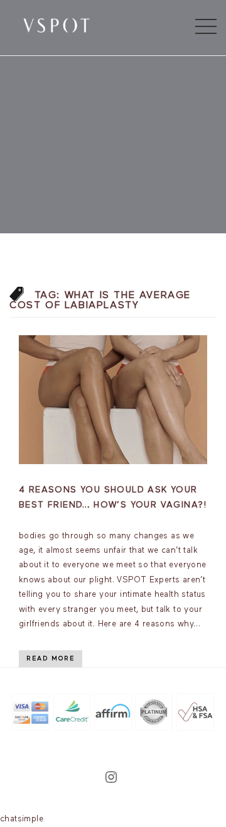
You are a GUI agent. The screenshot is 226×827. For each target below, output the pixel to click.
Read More (50, 658)
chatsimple (21, 819)
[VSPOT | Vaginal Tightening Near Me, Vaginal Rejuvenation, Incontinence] (56, 24)
